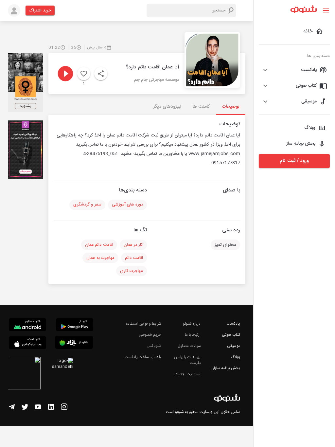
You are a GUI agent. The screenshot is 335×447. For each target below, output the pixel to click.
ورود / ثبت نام (294, 161)
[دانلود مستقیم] (27, 325)
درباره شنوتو (192, 324)
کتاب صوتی (231, 335)
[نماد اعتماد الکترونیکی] (24, 374)
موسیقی (233, 346)
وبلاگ (235, 357)
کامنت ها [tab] (201, 107)
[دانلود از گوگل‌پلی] (74, 325)
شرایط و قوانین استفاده (143, 324)
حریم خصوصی (150, 335)
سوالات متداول (189, 346)
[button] (294, 70)
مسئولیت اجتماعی (186, 374)
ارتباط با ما (193, 335)
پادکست (233, 324)
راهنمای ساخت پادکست (143, 357)
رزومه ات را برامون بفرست (187, 360)
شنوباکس (154, 346)
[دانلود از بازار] (74, 343)
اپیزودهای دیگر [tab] (167, 107)
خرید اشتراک (40, 10)
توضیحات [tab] (230, 107)
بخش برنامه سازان (225, 368)
